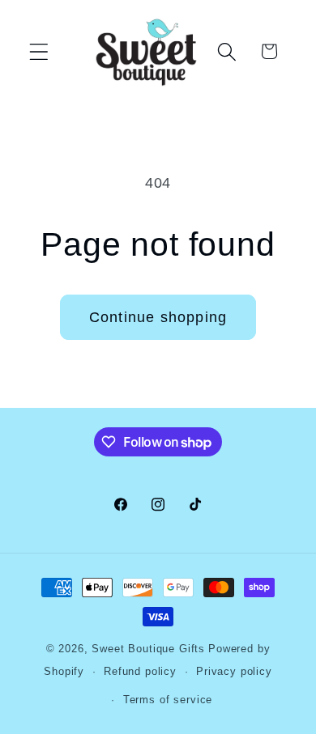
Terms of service (167, 700)
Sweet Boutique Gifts (148, 649)
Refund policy (140, 671)
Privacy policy (234, 671)
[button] (39, 51)
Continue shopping (158, 317)
